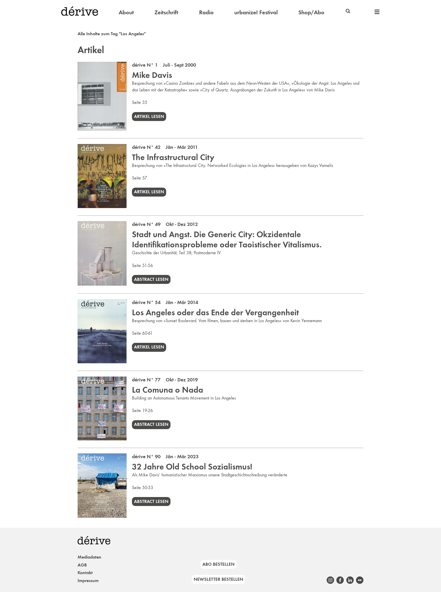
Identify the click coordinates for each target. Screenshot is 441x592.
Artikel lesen (149, 116)
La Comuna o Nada (167, 390)
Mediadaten (89, 557)
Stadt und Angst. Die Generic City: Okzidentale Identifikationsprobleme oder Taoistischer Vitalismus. (227, 239)
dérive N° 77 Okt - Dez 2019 (165, 380)
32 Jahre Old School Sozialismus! (192, 467)
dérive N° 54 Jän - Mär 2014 (165, 302)
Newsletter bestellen (218, 579)
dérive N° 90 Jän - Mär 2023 (165, 456)
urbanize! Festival (256, 12)
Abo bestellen (218, 564)
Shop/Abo (311, 12)
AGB (82, 565)
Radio (206, 12)
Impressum (88, 580)
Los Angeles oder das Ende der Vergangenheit (215, 312)
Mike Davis (152, 75)
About (126, 12)
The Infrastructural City (173, 157)
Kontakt (85, 572)
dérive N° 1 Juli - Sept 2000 (164, 65)
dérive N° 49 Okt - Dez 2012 (165, 224)
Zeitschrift (166, 12)
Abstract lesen (151, 279)
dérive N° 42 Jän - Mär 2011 (165, 147)
